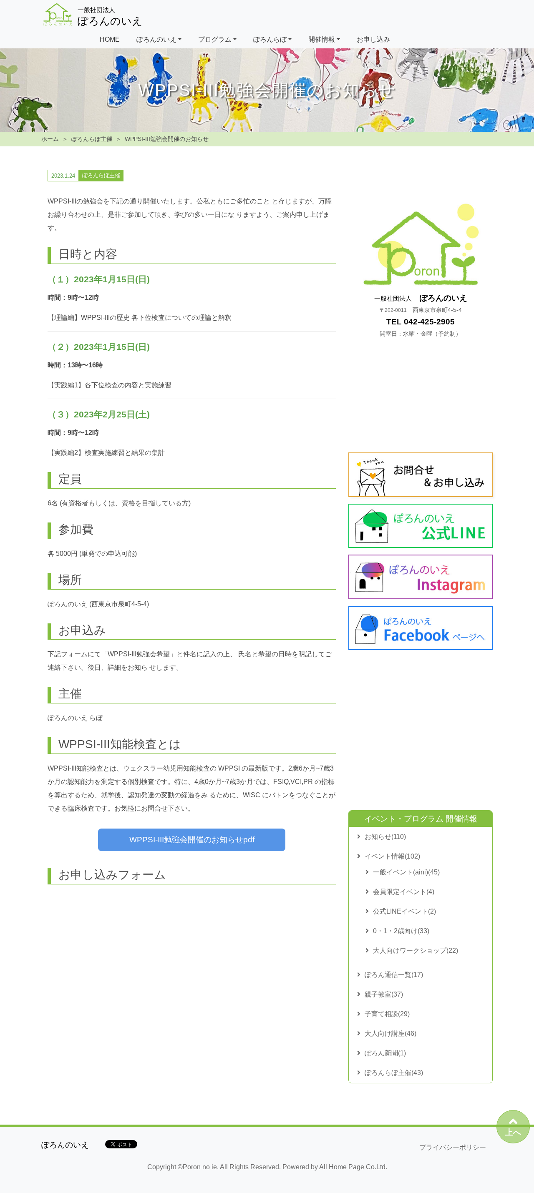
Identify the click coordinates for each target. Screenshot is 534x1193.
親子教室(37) (384, 994)
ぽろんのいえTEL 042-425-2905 (420, 315)
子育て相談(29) (387, 1013)
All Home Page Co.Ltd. (353, 1166)
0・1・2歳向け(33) (401, 930)
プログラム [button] (215, 39)
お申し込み (373, 39)
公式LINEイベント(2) (404, 911)
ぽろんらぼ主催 (91, 139)
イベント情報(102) (392, 856)
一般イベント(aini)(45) (406, 872)
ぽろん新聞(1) (385, 1053)
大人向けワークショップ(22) (415, 950)
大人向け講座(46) (390, 1033)
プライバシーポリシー (452, 1147)
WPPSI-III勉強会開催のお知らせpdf (191, 839)
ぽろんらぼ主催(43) (394, 1072)
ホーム (50, 139)
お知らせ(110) (385, 836)
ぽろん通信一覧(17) (394, 974)
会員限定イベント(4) (403, 891)
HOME (110, 39)
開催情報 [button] (321, 39)
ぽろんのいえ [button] (156, 39)
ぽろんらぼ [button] (270, 39)
